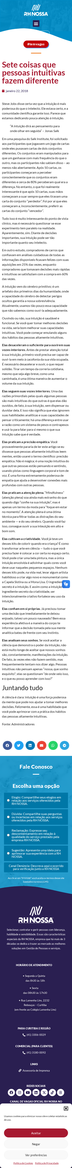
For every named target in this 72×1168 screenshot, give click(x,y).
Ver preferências (36, 1155)
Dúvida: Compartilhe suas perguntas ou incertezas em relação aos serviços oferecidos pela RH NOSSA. (37, 817)
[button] (66, 1108)
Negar (36, 1144)
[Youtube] (27, 1092)
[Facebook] (11, 1092)
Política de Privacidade (47, 1163)
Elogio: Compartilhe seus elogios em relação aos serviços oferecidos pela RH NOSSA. (36, 800)
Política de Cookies (23, 1163)
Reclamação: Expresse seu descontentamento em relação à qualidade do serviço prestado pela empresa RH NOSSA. (35, 835)
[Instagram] (19, 1092)
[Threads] (60, 1092)
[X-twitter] (44, 1092)
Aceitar (36, 1133)
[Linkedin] (36, 1092)
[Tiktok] (52, 1092)
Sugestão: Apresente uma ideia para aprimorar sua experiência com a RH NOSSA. (36, 853)
